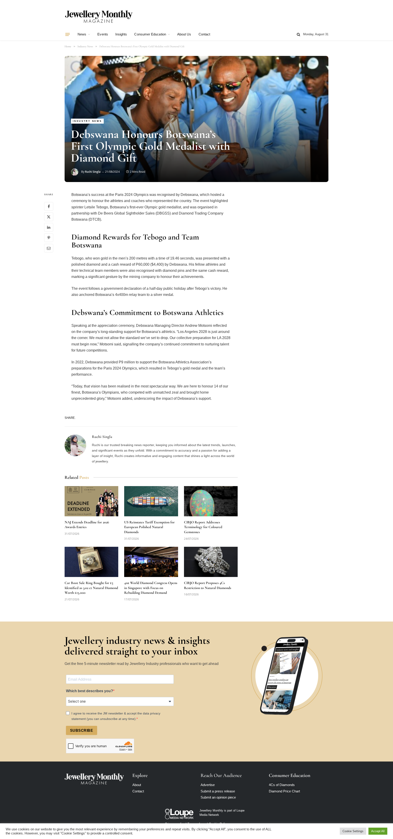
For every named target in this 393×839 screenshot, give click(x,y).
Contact (204, 34)
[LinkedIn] (48, 227)
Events (102, 34)
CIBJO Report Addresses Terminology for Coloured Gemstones (203, 527)
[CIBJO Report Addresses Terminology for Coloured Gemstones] (211, 501)
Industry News (87, 121)
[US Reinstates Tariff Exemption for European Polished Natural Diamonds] (151, 501)
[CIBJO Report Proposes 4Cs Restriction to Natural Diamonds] (211, 562)
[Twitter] (48, 217)
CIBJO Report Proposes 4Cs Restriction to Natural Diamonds (207, 585)
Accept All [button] (378, 831)
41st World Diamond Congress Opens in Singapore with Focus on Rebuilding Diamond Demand (150, 588)
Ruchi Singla (93, 172)
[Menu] (67, 34)
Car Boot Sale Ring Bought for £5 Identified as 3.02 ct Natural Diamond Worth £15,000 (91, 588)
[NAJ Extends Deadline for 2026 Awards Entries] (91, 501)
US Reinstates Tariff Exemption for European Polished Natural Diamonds (149, 527)
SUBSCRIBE (81, 730)
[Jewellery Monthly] (99, 16)
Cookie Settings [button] (353, 831)
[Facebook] (48, 206)
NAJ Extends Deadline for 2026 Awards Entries (87, 524)
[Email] (48, 248)
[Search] (298, 34)
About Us (184, 34)
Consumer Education (150, 34)
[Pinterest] (48, 238)
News (82, 34)
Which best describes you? (89, 691)
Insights (121, 34)
